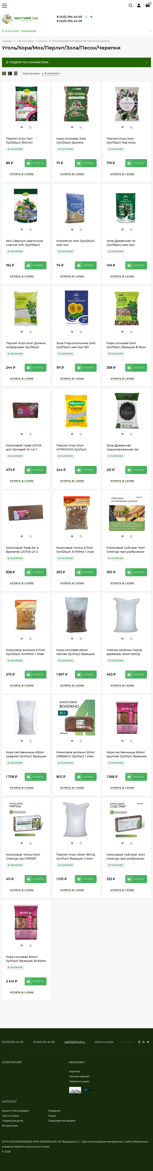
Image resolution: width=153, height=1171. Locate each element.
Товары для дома (12, 1120)
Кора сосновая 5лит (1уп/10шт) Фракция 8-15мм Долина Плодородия (126, 347)
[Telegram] (91, 17)
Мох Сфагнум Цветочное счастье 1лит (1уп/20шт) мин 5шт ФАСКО (24, 245)
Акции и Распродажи (15, 1110)
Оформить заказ (79, 1081)
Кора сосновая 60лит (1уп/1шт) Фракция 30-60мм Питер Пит (26, 961)
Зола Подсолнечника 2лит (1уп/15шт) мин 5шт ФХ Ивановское (76, 347)
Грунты (42, 40)
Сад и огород (25, 40)
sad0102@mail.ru (75, 1041)
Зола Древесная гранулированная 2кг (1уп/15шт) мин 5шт (123, 449)
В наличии (51, 73)
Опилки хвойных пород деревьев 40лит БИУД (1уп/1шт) (124, 654)
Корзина (74, 1071)
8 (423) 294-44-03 (69, 17)
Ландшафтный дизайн (62, 1120)
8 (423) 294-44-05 (69, 21)
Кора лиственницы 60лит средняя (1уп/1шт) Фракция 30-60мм (26, 756)
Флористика (10, 1125)
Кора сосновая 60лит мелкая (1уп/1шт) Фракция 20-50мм (75, 654)
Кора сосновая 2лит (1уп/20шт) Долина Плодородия (71, 142)
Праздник (54, 1110)
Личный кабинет (79, 1076)
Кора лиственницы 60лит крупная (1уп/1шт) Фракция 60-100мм (126, 756)
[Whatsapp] (86, 17)
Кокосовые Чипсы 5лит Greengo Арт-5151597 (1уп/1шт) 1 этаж (23, 858)
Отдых (52, 1115)
